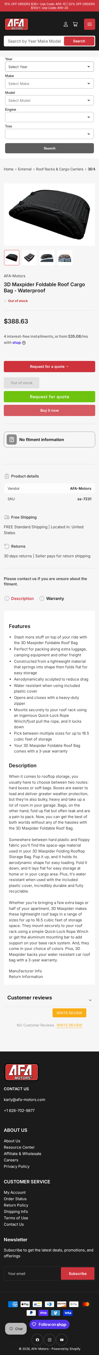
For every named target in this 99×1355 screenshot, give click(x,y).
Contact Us (14, 1224)
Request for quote (49, 396)
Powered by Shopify (66, 1349)
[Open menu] (89, 24)
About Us (12, 1140)
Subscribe (78, 1273)
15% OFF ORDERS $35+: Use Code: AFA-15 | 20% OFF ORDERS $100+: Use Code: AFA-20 (49, 6)
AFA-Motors (14, 275)
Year (8, 59)
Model (10, 93)
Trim (8, 126)
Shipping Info (16, 1211)
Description (22, 598)
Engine (10, 109)
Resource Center (19, 1147)
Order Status (15, 1198)
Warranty (55, 598)
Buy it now (49, 410)
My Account (15, 1192)
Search (79, 41)
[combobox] (49, 41)
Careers (11, 1160)
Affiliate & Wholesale (22, 1153)
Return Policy (16, 1205)
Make (9, 76)
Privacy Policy (16, 1166)
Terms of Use (16, 1217)
